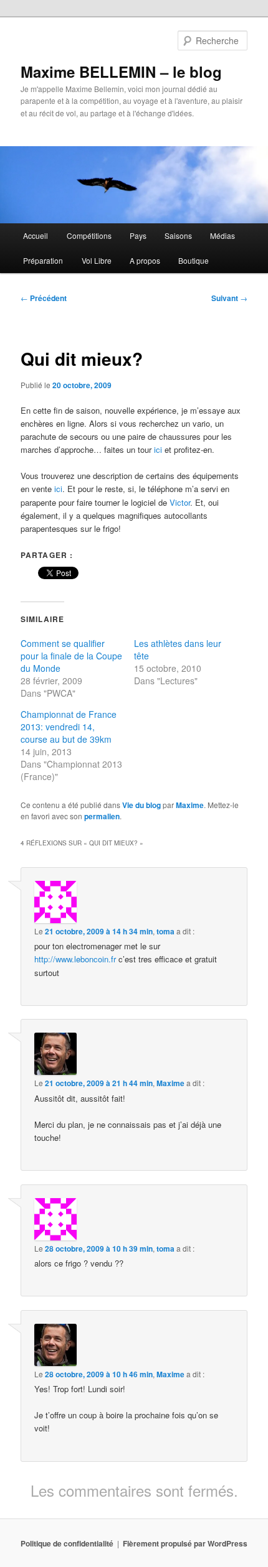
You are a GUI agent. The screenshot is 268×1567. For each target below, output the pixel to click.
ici (158, 449)
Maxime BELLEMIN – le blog (121, 71)
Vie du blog (141, 805)
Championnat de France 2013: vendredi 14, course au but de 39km (69, 726)
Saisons (178, 235)
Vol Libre (97, 260)
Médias (222, 235)
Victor (180, 502)
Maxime (190, 805)
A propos (145, 260)
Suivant (229, 298)
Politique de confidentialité (67, 1543)
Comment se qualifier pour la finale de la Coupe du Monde (71, 655)
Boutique (193, 260)
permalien (102, 816)
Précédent (44, 298)
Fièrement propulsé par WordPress (185, 1543)
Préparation (43, 260)
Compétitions (89, 235)
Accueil (35, 235)
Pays (138, 235)
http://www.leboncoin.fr (75, 959)
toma (165, 931)
